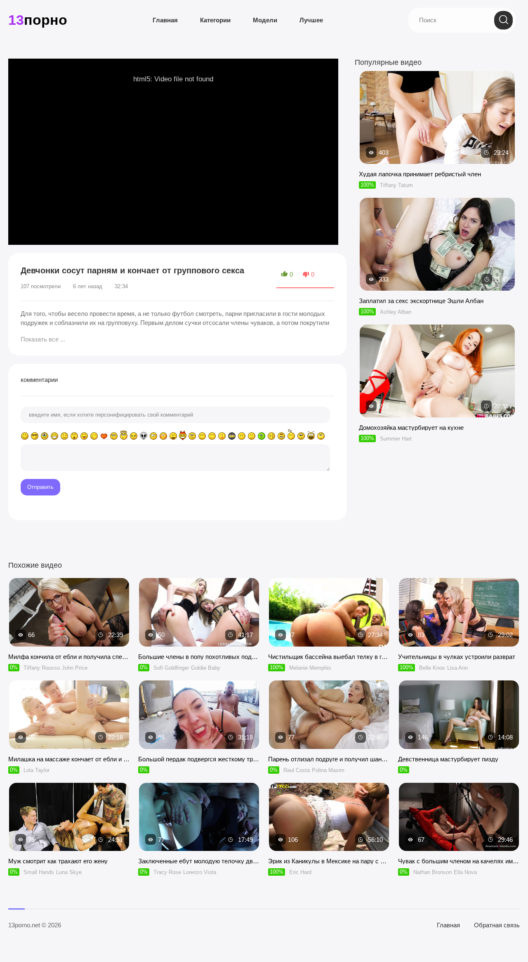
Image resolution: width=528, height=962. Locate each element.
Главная (165, 20)
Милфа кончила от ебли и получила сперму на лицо (69, 657)
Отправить (40, 487)
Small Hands (39, 872)
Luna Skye (69, 872)
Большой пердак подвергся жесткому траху (199, 759)
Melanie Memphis (310, 668)
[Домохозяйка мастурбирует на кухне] (437, 413)
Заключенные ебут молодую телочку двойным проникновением (199, 861)
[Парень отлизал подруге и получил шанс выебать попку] (329, 714)
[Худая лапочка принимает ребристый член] (437, 159)
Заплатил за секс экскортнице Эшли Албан (421, 301)
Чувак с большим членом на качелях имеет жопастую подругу (459, 861)
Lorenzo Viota (199, 872)
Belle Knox (432, 668)
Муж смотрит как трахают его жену (58, 861)
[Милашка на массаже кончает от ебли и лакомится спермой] (69, 714)
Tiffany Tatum (396, 185)
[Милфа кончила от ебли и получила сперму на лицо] (69, 612)
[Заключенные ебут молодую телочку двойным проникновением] (199, 817)
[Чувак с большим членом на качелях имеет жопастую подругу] (459, 817)
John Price (74, 668)
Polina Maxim (328, 770)
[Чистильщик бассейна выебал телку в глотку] (329, 612)
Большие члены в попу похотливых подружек (199, 657)
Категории (215, 20)
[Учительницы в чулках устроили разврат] (459, 612)
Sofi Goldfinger (171, 668)
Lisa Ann (457, 668)
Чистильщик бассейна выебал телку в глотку (329, 657)
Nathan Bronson (432, 872)
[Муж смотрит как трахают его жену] (69, 817)
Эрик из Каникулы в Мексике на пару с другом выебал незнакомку (329, 861)
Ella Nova (465, 872)
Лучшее (311, 20)
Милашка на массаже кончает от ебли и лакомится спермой (69, 759)
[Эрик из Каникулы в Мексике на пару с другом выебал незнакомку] (329, 817)
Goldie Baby (205, 668)
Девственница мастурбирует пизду (448, 759)
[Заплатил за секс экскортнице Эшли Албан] (437, 286)
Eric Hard (300, 872)
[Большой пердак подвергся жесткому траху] (199, 714)
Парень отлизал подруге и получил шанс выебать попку (329, 759)
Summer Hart (396, 439)
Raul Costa (296, 770)
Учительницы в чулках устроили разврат (456, 657)
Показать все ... (43, 339)
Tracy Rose (167, 872)
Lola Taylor (37, 770)
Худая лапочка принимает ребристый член (420, 174)
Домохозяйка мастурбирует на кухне (411, 427)
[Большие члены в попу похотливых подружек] (199, 612)
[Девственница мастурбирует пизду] (459, 714)
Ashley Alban (395, 312)
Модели (265, 20)
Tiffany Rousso (42, 668)
